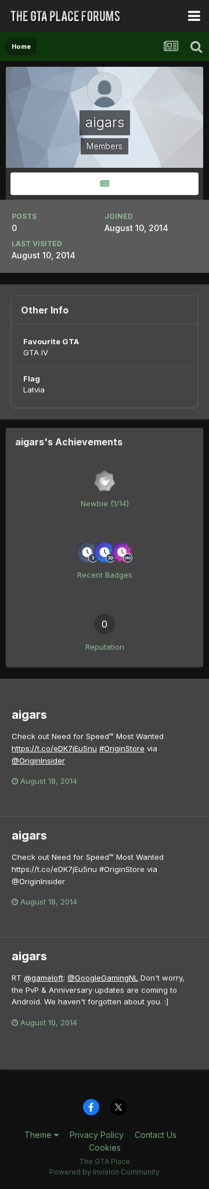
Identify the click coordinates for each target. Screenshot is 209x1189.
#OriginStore (122, 748)
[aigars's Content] (104, 183)
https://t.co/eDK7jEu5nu (54, 748)
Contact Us (155, 1135)
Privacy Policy (97, 1135)
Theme (39, 1135)
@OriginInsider (38, 760)
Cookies (105, 1147)
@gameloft (43, 977)
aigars (29, 715)
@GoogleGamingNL (102, 977)
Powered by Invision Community (104, 1172)
